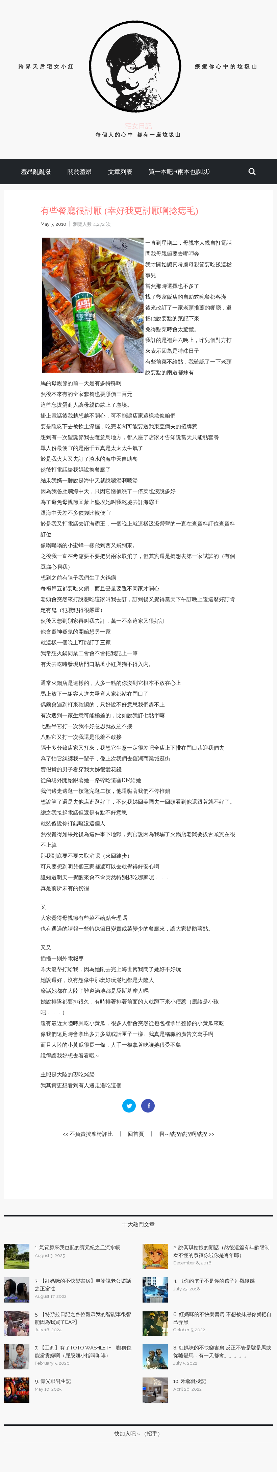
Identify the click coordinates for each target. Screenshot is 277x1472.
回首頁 (136, 1134)
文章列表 (120, 171)
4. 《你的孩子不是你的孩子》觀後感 (214, 1281)
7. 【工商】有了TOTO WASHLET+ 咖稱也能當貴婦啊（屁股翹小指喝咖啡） (83, 1352)
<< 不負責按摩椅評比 (88, 1134)
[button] (252, 171)
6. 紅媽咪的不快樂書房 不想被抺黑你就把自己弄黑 (222, 1318)
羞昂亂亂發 (36, 171)
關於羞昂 (80, 171)
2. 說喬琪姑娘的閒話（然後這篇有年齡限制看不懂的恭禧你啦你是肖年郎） (221, 1251)
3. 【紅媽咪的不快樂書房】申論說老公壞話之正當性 (83, 1285)
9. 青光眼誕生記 (53, 1381)
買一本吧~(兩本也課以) (179, 171)
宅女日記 (138, 126)
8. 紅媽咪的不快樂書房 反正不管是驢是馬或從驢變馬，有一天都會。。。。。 (222, 1352)
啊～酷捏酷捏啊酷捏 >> (186, 1134)
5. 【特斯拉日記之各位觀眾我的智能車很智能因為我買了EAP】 (83, 1318)
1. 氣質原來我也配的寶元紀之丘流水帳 (77, 1247)
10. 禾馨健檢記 (189, 1381)
